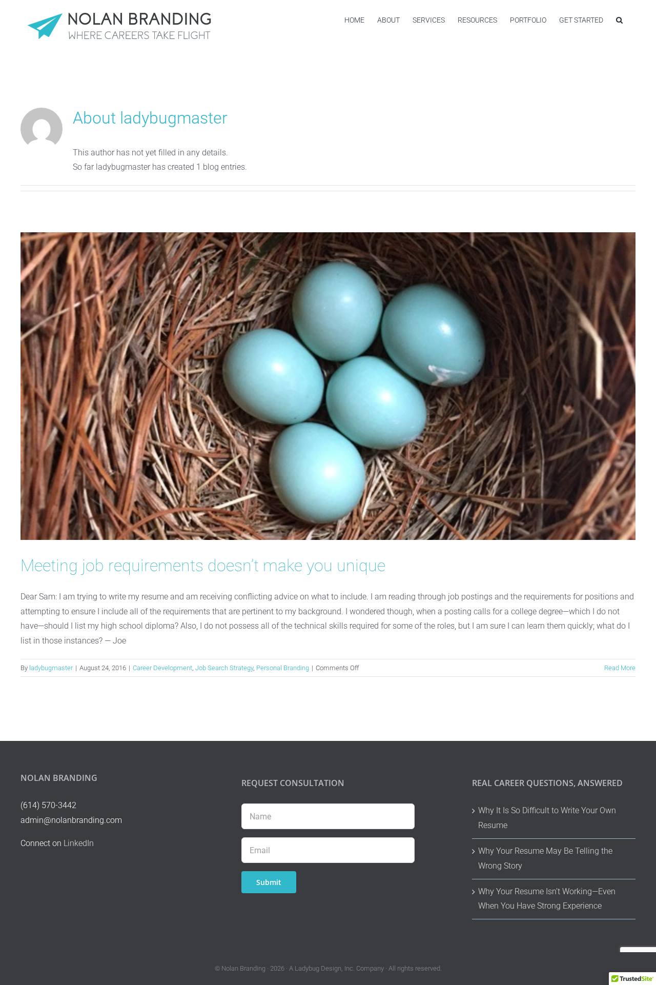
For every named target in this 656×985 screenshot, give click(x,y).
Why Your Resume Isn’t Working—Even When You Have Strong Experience (547, 899)
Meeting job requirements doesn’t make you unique (202, 565)
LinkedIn (79, 843)
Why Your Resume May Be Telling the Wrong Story (545, 858)
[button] (619, 19)
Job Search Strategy (224, 668)
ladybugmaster (51, 668)
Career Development (162, 668)
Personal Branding (282, 668)
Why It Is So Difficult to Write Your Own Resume (547, 818)
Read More (620, 668)
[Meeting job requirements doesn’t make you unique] (328, 386)
